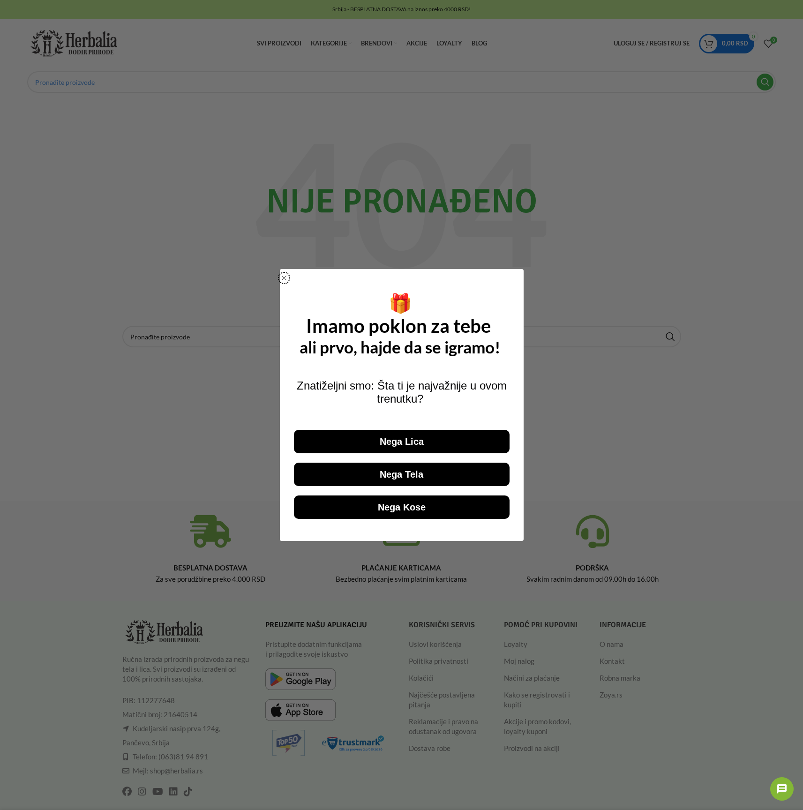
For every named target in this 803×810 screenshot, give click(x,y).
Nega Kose (402, 507)
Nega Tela (401, 474)
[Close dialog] (284, 278)
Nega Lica (402, 441)
